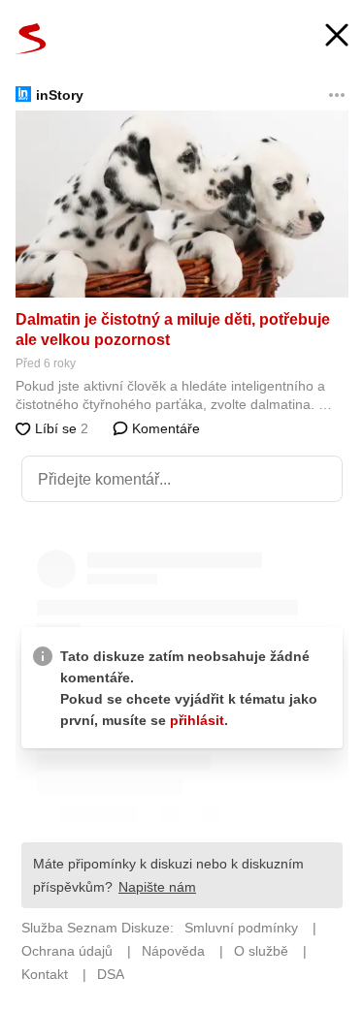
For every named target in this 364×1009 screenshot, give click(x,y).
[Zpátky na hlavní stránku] (31, 38)
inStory (59, 95)
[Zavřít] (336, 37)
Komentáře (164, 428)
